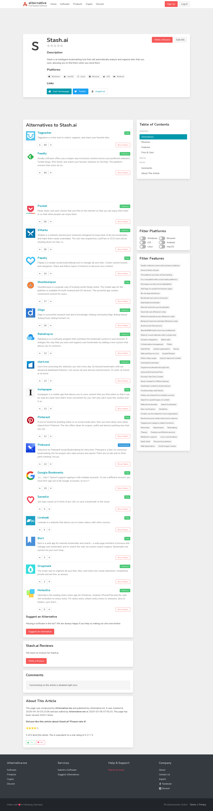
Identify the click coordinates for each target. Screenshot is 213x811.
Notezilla (44, 590)
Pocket (42, 206)
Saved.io (43, 497)
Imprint (162, 779)
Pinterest (44, 417)
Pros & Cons (147, 152)
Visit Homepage (61, 91)
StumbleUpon (47, 282)
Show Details (123, 145)
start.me (43, 362)
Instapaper (45, 389)
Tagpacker (44, 133)
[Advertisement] (106, 22)
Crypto (89, 4)
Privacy (202, 804)
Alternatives (147, 136)
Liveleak (43, 517)
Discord (100, 4)
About (162, 770)
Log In (184, 4)
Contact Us (164, 774)
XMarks (43, 230)
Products (77, 4)
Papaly (42, 258)
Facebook (166, 783)
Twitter (82, 91)
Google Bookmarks (50, 473)
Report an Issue (116, 770)
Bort (41, 538)
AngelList (100, 91)
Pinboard (44, 445)
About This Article (150, 173)
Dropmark (44, 566)
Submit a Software (67, 770)
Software (65, 4)
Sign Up (171, 4)
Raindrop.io (45, 334)
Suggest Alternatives (68, 774)
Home (53, 4)
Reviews (145, 142)
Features (145, 147)
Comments (146, 168)
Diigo (41, 310)
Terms (193, 804)
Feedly (42, 153)
